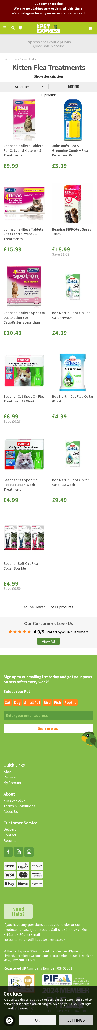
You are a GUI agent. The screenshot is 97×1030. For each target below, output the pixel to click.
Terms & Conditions (19, 805)
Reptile (71, 702)
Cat (8, 702)
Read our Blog (18, 852)
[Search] (12, 27)
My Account (12, 782)
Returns (10, 840)
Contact (10, 834)
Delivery (10, 829)
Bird (47, 702)
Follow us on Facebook (8, 852)
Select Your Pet (17, 691)
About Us (11, 811)
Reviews (10, 777)
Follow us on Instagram (29, 852)
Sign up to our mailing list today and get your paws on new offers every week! (48, 679)
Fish (57, 702)
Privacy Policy (14, 800)
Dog (17, 702)
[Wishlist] (21, 28)
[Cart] (90, 27)
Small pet (32, 702)
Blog (7, 771)
